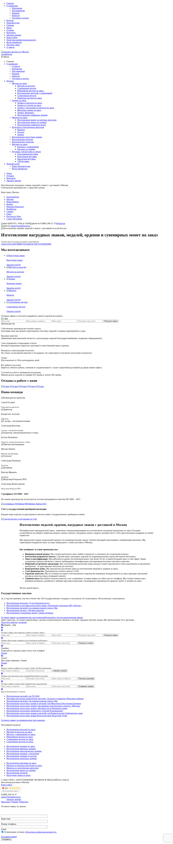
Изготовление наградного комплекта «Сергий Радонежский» (34, 711)
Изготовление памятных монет (31, 125)
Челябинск (11, 209)
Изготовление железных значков (21, 758)
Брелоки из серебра (26, 149)
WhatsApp (60, 223)
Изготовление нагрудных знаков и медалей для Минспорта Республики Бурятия (43, 703)
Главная (10, 3)
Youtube (14, 802)
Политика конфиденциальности (21, 40)
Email (3, 829)
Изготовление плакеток (23, 142)
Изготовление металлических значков (23, 751)
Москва (10, 199)
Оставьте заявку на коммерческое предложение (23, 617)
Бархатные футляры (26, 159)
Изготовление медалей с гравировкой (34, 93)
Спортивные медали (26, 95)
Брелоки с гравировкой (28, 147)
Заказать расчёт (13, 265)
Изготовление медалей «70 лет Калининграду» (28, 603)
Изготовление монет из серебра (31, 122)
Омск (8, 214)
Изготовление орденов (22, 139)
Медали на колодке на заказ (19, 732)
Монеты (21, 130)
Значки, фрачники (25, 112)
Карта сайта (11, 37)
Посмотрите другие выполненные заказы (64, 617)
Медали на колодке (26, 86)
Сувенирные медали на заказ (19, 739)
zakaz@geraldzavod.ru (20, 226)
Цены (9, 28)
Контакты (11, 32)
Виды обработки (14, 42)
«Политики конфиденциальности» (41, 832)
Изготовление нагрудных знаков (27, 137)
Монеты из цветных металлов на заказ (24, 765)
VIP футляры (23, 161)
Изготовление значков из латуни (21, 756)
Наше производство (21, 166)
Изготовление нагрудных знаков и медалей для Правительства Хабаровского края (44, 713)
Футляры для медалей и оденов (26, 151)
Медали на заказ (19, 83)
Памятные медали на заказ (29, 98)
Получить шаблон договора (14, 622)
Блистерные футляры (27, 156)
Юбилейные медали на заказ (30, 91)
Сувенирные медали (26, 88)
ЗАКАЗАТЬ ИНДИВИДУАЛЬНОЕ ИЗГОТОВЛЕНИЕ (26, 244)
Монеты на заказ (19, 117)
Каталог (10, 20)
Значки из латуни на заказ (29, 105)
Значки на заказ (19, 100)
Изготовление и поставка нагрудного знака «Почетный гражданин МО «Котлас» (44, 605)
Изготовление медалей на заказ (20, 729)
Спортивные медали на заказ (19, 742)
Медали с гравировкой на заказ (20, 734)
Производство (13, 23)
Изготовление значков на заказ (20, 746)
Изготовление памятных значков (32, 115)
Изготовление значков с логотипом (22, 753)
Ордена (20, 132)
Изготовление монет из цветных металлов (36, 120)
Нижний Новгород (15, 206)
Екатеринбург (12, 197)
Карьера (15, 13)
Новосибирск (12, 202)
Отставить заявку (9, 836)
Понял (4, 653)
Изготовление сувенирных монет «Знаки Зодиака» (30, 613)
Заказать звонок (13, 35)
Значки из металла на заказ (29, 103)
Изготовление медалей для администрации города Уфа (31, 608)
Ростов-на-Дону (13, 216)
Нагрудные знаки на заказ (18, 775)
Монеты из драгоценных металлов (22, 768)
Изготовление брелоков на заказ (21, 763)
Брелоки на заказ (19, 144)
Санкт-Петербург (14, 219)
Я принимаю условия (30, 832)
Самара (9, 211)
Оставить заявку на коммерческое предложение (23, 720)
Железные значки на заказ (29, 110)
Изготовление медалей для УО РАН (22, 696)
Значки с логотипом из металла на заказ (35, 108)
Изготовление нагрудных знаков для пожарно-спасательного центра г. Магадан (43, 706)
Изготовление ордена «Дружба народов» (25, 610)
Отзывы (10, 30)
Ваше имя (5, 819)
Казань (9, 204)
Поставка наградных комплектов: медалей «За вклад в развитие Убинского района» (45, 698)
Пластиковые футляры (27, 154)
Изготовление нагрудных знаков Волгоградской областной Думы (36, 716)
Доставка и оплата (20, 18)
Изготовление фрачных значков (21, 749)
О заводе (10, 47)
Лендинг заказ (13, 45)
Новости (16, 15)
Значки (20, 134)
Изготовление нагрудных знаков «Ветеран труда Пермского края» (37, 708)
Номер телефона (8, 824)
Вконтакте (6, 802)
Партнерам (17, 8)
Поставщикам (18, 10)
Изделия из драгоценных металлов (28, 127)
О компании (12, 6)
